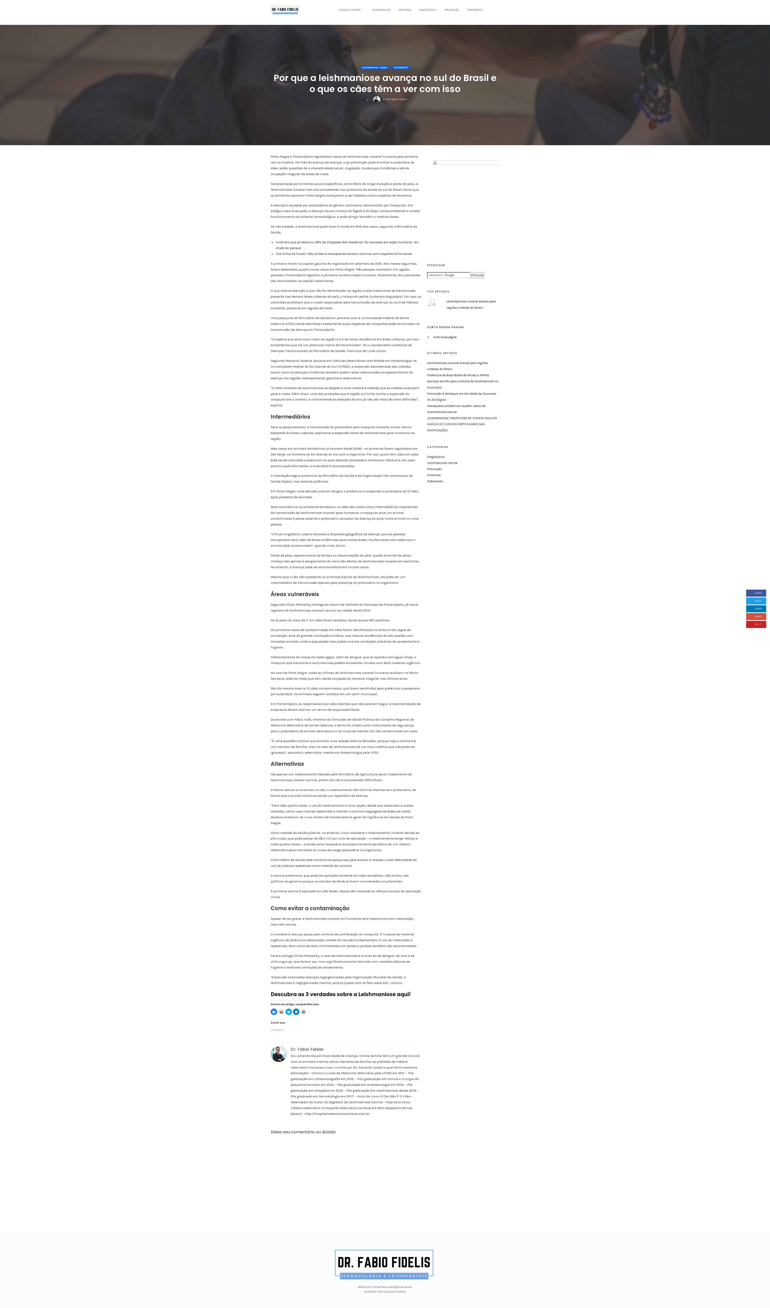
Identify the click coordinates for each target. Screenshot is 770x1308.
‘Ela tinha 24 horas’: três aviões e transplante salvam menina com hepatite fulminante (344, 254)
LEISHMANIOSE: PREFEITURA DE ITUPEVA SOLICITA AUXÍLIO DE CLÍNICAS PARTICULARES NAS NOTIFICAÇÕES (462, 424)
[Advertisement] (457, 557)
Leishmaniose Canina (374, 67)
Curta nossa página (445, 327)
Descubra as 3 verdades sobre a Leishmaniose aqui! (341, 994)
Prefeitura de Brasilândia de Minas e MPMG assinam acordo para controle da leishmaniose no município (462, 381)
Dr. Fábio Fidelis (307, 1049)
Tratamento (475, 9)
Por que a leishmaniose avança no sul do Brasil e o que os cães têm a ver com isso (385, 83)
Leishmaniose (382, 9)
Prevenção (452, 9)
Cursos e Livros (349, 9)
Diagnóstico (428, 9)
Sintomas (405, 9)
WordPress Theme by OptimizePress (385, 1291)
